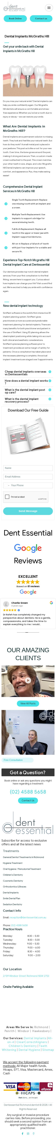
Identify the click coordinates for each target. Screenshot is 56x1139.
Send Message (28, 511)
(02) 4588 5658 (28, 792)
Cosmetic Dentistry (13, 881)
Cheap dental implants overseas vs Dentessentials (25, 373)
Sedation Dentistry (12, 904)
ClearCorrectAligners (31, 1042)
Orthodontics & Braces (14, 886)
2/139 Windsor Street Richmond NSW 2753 (26, 976)
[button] (15, 18)
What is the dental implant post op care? (25, 391)
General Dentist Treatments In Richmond (23, 857)
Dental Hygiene (29, 1050)
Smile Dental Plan (11, 898)
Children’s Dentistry (13, 875)
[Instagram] (28, 1133)
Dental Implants (11, 892)
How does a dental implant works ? (26, 382)
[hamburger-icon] (49, 7)
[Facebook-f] (22, 1133)
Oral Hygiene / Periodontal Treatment (22, 869)
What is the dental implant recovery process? (22, 400)
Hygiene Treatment (12, 863)
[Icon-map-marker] (33, 1133)
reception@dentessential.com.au (28, 917)
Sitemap (48, 1050)
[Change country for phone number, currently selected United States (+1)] (6, 485)
